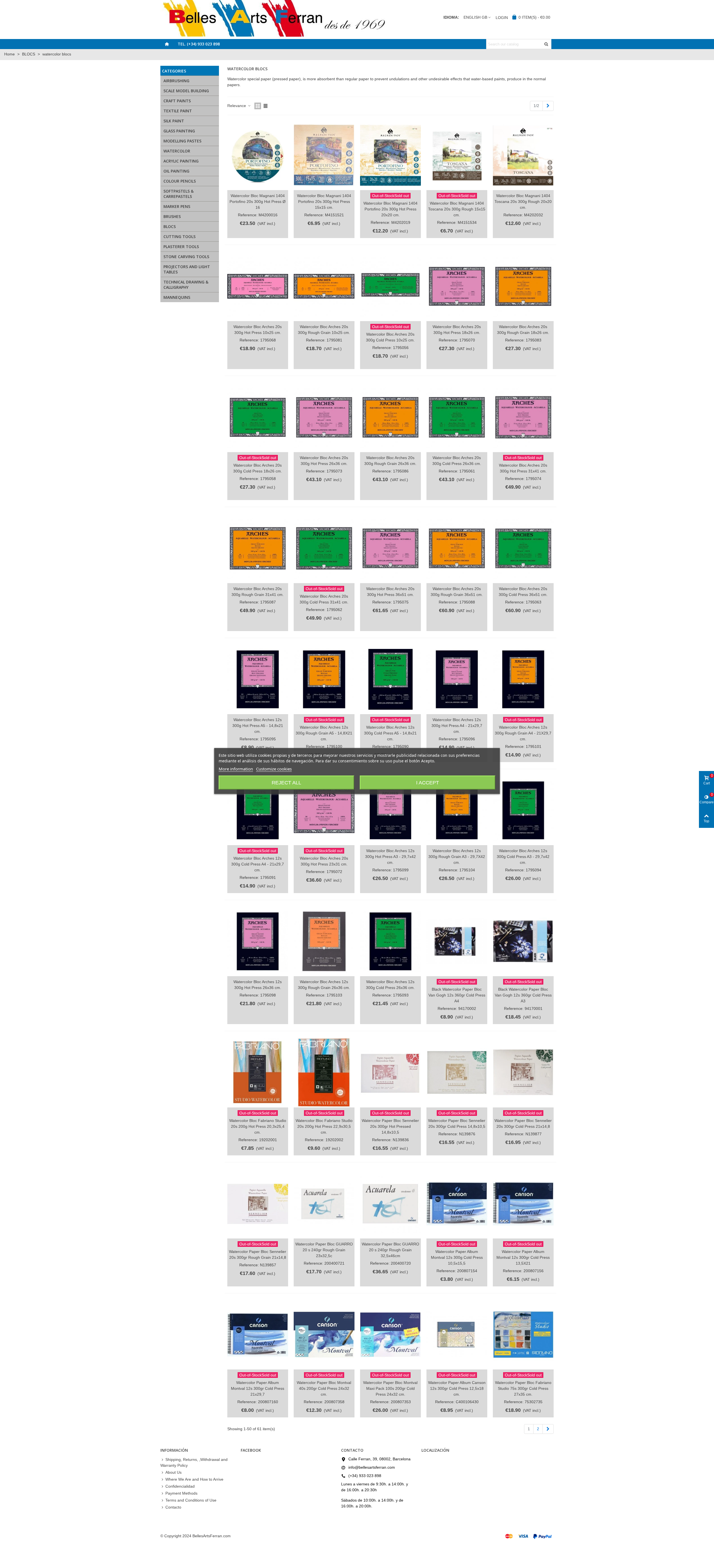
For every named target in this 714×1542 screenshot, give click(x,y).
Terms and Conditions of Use (190, 1500)
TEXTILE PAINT (177, 110)
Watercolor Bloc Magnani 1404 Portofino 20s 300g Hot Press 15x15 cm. (324, 201)
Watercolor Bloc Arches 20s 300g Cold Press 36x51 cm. (523, 591)
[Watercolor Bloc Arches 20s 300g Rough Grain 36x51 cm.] (456, 548)
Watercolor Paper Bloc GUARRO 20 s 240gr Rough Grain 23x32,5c (324, 1250)
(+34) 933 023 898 (364, 1475)
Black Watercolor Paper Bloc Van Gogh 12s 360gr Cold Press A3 (523, 995)
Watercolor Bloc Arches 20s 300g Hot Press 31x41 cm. (523, 468)
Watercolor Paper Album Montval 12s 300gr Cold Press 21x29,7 (257, 1388)
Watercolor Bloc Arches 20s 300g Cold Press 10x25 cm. (390, 337)
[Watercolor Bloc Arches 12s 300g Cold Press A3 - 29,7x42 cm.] (523, 810)
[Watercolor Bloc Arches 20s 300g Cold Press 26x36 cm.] (456, 417)
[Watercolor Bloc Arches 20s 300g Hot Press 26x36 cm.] (324, 417)
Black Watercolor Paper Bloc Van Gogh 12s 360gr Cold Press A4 (456, 995)
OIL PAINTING (176, 171)
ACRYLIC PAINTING (181, 161)
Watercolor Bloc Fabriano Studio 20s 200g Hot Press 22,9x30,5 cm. (324, 1126)
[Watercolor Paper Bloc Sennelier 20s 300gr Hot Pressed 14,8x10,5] (390, 1072)
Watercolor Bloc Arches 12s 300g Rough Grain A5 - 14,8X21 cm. (324, 733)
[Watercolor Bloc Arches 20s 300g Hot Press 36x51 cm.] (390, 548)
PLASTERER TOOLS (181, 246)
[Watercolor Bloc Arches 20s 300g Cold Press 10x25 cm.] (390, 286)
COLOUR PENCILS (179, 181)
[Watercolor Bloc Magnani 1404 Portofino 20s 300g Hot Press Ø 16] (257, 155)
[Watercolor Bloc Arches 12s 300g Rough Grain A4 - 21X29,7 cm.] (523, 679)
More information (236, 769)
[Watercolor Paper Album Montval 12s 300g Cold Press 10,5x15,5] (456, 1203)
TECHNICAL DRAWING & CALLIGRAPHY (185, 284)
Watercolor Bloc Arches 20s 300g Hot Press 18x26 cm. (457, 329)
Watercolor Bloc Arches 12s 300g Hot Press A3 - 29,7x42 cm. (390, 856)
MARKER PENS (176, 206)
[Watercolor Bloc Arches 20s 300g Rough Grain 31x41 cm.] (257, 548)
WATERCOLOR (176, 151)
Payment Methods (181, 1493)
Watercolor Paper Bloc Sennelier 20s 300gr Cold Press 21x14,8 (523, 1123)
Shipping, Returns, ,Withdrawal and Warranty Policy (194, 1462)
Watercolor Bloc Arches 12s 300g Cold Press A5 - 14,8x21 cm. (390, 733)
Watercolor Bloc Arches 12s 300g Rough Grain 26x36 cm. (324, 984)
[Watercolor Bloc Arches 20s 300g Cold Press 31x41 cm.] (324, 548)
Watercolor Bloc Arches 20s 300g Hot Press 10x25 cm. (257, 329)
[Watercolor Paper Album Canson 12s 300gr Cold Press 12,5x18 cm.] (456, 1334)
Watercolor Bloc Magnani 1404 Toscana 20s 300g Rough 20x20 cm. (523, 201)
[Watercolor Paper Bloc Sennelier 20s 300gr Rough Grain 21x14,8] (257, 1203)
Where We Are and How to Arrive (194, 1479)
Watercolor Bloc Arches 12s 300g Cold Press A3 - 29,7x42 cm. (523, 856)
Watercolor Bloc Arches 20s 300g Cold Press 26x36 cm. (456, 460)
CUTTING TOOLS (179, 236)
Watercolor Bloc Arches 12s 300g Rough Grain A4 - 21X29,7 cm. (523, 733)
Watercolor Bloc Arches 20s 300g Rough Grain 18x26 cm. (523, 329)
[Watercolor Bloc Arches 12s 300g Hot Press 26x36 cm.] (257, 941)
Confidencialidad (180, 1486)
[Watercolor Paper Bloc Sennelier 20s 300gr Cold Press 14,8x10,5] (456, 1072)
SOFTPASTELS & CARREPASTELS (178, 193)
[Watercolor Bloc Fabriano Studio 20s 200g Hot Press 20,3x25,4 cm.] (257, 1072)
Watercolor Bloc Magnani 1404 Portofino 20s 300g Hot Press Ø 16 (258, 201)
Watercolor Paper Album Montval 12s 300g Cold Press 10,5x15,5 (457, 1257)
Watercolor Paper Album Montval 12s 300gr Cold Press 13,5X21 (523, 1257)
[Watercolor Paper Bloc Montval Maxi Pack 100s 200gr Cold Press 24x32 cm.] (390, 1334)
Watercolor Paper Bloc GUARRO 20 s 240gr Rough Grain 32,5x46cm (390, 1250)
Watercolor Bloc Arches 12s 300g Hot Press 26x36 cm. (257, 984)
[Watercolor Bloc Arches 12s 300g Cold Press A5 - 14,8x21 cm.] (390, 679)
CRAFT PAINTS (177, 100)
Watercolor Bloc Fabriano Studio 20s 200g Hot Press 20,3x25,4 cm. (257, 1126)
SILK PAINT (173, 120)
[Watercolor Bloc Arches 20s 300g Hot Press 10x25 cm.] (257, 286)
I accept (427, 782)
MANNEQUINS (176, 297)
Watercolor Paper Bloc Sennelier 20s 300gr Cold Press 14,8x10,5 (456, 1123)
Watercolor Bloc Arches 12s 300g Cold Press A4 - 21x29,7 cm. (257, 864)
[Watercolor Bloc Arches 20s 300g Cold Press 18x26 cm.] (257, 417)
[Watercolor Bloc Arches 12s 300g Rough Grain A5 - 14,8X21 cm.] (324, 679)
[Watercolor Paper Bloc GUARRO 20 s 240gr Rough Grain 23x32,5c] (324, 1203)
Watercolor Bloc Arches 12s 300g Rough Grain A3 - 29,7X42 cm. (456, 856)
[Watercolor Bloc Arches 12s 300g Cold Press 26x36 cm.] (390, 941)
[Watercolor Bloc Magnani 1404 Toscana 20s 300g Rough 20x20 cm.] (523, 155)
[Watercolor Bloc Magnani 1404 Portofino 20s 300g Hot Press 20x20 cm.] (390, 155)
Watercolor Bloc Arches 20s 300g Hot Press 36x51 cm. (390, 591)
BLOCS (169, 226)
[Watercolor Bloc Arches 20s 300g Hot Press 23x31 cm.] (324, 810)
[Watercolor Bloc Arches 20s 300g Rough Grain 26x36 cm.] (390, 417)
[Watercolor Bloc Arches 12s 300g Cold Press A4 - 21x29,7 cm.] (257, 810)
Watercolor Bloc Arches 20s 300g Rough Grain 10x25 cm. (324, 329)
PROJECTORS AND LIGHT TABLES (186, 269)
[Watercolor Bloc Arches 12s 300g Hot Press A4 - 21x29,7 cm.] (456, 679)
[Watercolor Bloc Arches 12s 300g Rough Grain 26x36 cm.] (324, 941)
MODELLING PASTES (182, 141)
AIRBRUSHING (176, 80)
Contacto (173, 1507)
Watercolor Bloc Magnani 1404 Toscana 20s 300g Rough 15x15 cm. (456, 209)
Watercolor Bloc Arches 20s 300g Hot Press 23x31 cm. (324, 861)
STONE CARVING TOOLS (186, 256)
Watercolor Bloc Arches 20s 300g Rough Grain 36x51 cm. (457, 591)
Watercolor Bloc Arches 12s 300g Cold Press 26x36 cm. (390, 984)
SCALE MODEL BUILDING (186, 90)
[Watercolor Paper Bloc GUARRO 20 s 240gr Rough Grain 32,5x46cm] (390, 1203)
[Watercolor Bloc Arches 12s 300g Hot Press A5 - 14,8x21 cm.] (257, 679)
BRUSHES (172, 216)
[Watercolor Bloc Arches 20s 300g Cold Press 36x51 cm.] (523, 548)
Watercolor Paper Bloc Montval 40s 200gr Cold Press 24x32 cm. (324, 1388)
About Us (173, 1472)
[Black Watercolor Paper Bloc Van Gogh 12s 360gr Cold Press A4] (456, 941)
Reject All (286, 782)
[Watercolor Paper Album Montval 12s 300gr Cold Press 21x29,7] (257, 1334)
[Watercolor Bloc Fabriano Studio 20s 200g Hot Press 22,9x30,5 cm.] (324, 1072)
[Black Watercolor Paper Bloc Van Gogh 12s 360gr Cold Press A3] (523, 941)
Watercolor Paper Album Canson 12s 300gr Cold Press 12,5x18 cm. (457, 1388)
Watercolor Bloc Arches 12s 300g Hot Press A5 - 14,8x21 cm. (257, 725)
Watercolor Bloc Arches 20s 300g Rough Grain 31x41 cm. (257, 591)
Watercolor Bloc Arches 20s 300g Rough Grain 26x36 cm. (390, 460)
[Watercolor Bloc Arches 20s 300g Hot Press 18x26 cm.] (456, 286)
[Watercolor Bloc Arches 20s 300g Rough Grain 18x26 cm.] (523, 286)
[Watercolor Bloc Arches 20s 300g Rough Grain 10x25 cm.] (324, 286)
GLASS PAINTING (179, 131)
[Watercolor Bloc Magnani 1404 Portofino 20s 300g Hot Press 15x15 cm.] (324, 155)
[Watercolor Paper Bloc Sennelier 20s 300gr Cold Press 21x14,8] (523, 1072)
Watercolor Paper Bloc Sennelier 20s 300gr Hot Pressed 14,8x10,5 (390, 1126)
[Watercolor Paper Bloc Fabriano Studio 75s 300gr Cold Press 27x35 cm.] (523, 1334)
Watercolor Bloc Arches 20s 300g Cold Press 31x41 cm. (324, 599)
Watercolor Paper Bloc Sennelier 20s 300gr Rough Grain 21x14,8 (257, 1254)
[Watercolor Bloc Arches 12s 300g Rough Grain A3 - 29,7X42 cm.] (456, 810)
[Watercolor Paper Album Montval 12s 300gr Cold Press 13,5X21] (523, 1203)
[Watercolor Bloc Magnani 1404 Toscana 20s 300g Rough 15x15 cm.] (456, 155)
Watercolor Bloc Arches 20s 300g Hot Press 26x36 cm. (324, 460)
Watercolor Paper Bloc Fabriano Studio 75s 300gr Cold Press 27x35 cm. (523, 1388)
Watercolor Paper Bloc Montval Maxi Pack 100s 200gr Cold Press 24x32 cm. (390, 1388)
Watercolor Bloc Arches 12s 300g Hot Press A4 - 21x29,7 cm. (456, 725)
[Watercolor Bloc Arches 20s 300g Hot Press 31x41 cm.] (523, 417)
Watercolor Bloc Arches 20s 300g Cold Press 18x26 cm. (257, 468)
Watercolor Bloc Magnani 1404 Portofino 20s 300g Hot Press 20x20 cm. (390, 209)
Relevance (237, 105)
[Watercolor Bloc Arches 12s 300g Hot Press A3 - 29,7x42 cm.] (390, 810)
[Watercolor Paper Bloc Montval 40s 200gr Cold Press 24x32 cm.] (324, 1334)
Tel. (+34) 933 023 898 (199, 44)
